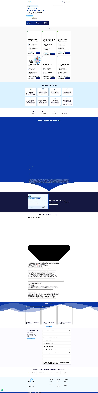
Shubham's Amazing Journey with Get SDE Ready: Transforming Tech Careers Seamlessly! (42, 298)
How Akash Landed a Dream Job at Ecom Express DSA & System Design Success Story (41, 278)
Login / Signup (67, 1)
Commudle (65, 385)
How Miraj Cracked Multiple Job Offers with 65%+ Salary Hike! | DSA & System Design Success (42, 276)
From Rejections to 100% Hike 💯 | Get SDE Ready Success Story (38, 265)
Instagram (65, 381)
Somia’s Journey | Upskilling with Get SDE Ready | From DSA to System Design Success (41, 272)
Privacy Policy (58, 386)
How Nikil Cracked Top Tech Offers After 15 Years (35, 267)
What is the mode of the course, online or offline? (52, 337)
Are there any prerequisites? (48, 343)
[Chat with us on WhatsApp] (2, 390)
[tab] (49, 263)
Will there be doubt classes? (48, 346)
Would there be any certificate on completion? (52, 355)
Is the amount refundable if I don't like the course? (52, 333)
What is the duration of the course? (50, 349)
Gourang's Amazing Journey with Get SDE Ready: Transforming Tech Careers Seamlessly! (41, 296)
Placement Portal (58, 1)
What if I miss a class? (47, 340)
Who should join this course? (48, 330)
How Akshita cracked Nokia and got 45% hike (34, 283)
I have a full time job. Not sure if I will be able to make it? (53, 352)
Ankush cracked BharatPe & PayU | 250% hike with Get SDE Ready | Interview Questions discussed (43, 287)
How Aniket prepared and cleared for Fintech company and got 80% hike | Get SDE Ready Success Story (44, 263)
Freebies (53, 1)
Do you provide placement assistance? (50, 359)
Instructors (48, 1)
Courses (44, 1)
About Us (58, 381)
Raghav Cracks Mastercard (32, 292)
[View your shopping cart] (62, 1)
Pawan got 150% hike (31, 285)
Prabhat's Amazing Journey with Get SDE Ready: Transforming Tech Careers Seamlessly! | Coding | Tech (44, 294)
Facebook (65, 384)
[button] (28, 155)
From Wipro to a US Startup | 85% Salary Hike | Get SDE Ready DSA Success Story (40, 274)
